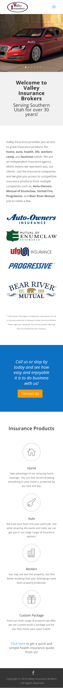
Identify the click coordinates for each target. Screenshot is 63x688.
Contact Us (30, 393)
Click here (18, 643)
